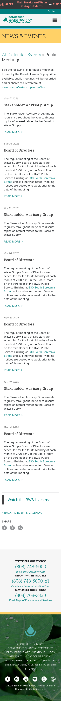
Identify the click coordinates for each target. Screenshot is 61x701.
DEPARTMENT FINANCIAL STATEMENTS (30, 648)
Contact (52, 11)
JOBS (51, 652)
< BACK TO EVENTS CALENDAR (22, 512)
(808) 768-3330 (30, 595)
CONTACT (38, 644)
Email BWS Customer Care (31, 571)
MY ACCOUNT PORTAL (38, 656)
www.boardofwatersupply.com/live (23, 87)
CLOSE (57, 4)
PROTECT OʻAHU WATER (41, 660)
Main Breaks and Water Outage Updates (32, 4)
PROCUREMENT (14, 660)
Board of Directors (19, 150)
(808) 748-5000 (30, 566)
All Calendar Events (21, 54)
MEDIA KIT (16, 656)
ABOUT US (23, 644)
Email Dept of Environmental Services (30, 600)
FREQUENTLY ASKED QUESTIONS (25, 652)
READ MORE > (30, 132)
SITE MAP (30, 668)
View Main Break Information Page (30, 586)
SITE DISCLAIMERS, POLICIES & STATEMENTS (31, 664)
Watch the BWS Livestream (31, 499)
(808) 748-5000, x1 (30, 581)
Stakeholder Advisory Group (28, 105)
